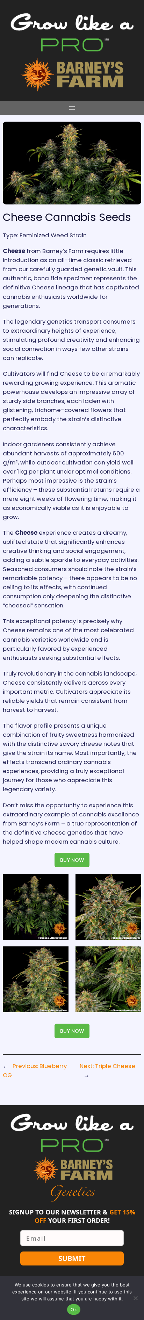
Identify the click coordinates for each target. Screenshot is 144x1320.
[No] (135, 1297)
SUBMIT (72, 1258)
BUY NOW (72, 860)
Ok (74, 1309)
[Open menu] (72, 108)
